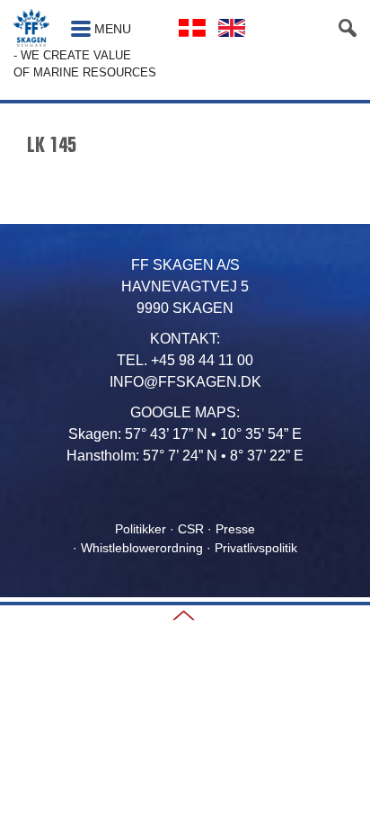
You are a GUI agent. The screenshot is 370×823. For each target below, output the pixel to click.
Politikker (140, 529)
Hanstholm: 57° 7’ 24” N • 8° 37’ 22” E (185, 455)
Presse (235, 529)
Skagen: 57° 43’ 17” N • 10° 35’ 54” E (185, 434)
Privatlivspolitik (256, 548)
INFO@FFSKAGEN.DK (185, 381)
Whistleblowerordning (142, 548)
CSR (191, 529)
